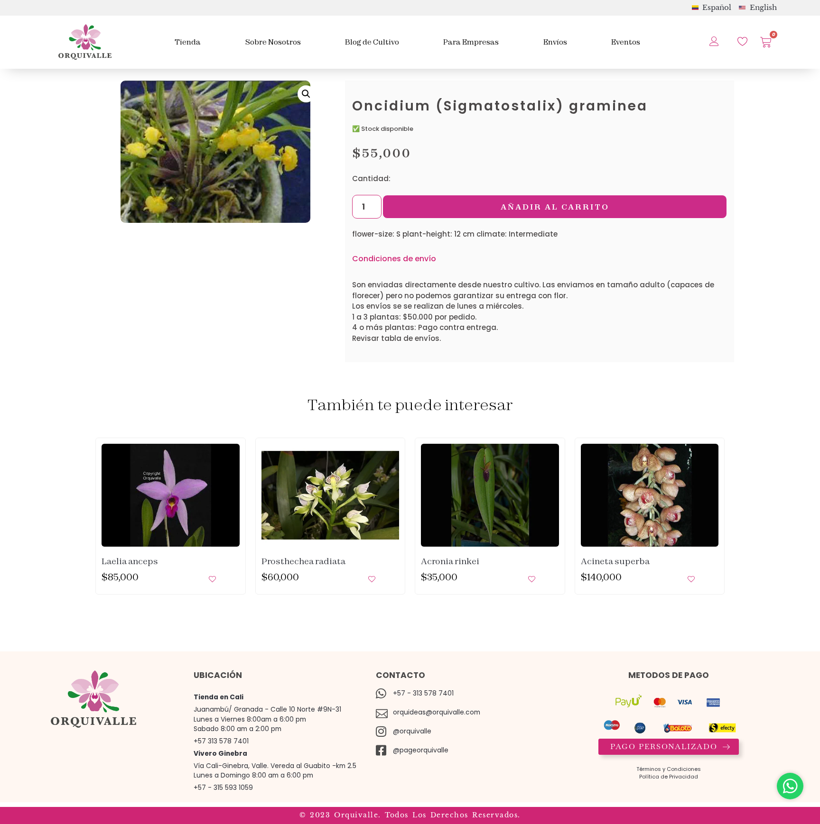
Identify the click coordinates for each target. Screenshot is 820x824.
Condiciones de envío (394, 258)
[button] (306, 93)
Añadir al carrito (555, 206)
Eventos (625, 41)
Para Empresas (471, 41)
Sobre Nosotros (273, 41)
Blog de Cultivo (372, 41)
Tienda (188, 41)
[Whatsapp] (790, 786)
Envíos (555, 41)
